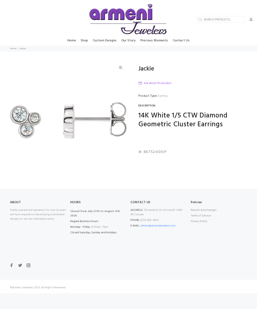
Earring (162, 96)
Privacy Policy (199, 221)
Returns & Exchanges (203, 210)
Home (13, 49)
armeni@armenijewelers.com (157, 225)
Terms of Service (201, 215)
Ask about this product (157, 83)
